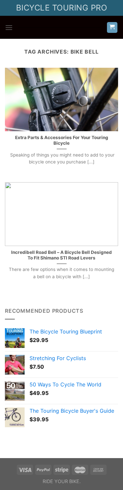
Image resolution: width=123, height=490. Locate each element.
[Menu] (9, 27)
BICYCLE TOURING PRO (61, 7)
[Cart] (112, 27)
